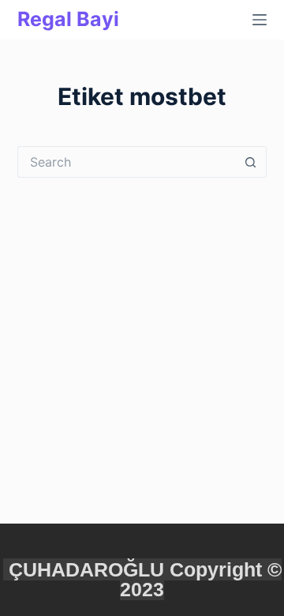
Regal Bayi (68, 19)
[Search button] (251, 162)
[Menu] (259, 20)
